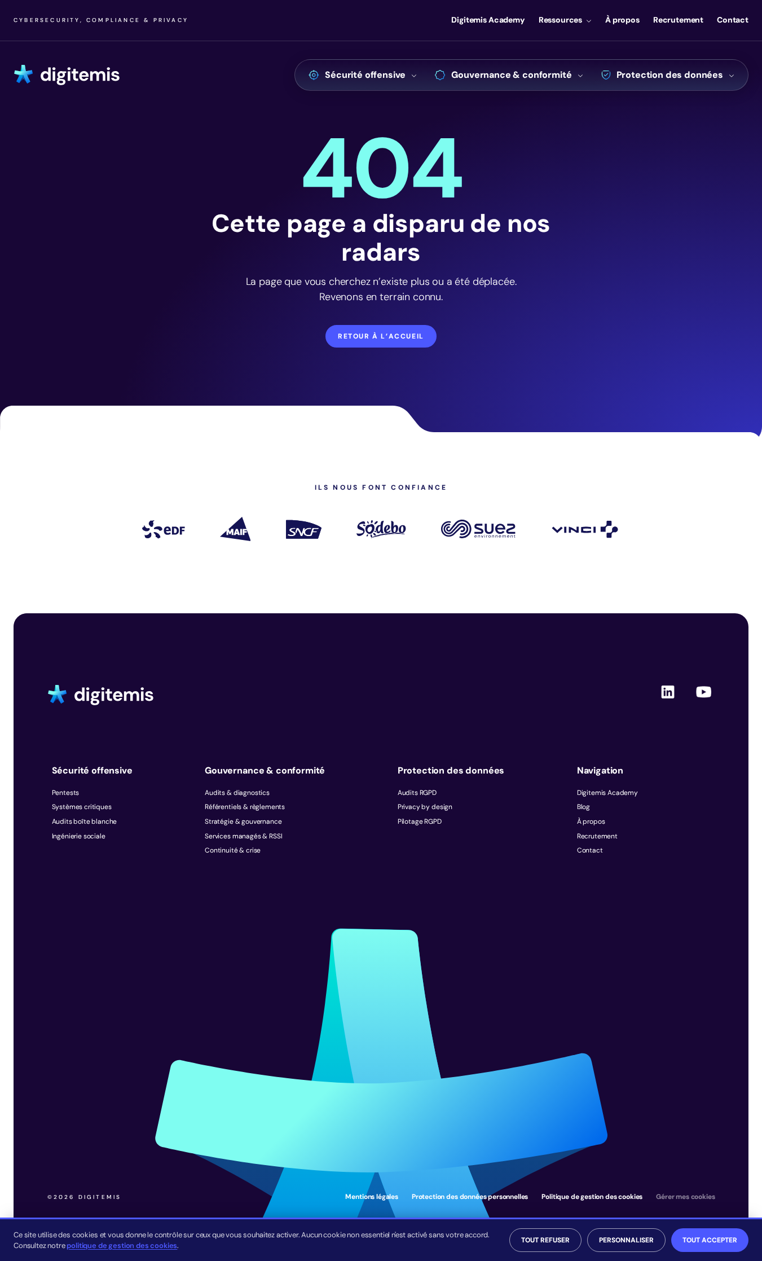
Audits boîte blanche (84, 821)
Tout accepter (709, 1240)
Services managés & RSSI (243, 836)
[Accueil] (67, 75)
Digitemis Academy (488, 20)
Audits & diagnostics (237, 792)
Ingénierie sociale (78, 836)
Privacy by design (425, 806)
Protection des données (669, 75)
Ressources (560, 20)
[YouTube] (704, 701)
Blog (583, 806)
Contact (732, 20)
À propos (622, 20)
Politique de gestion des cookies (591, 1196)
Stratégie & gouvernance (243, 821)
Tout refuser (545, 1240)
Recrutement (678, 20)
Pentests (66, 792)
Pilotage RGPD (420, 821)
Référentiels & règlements (245, 806)
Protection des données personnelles (470, 1196)
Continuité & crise (233, 850)
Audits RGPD (417, 792)
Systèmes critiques (82, 806)
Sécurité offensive (365, 75)
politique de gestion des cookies (122, 1245)
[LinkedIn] (668, 701)
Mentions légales (371, 1196)
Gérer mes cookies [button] (685, 1196)
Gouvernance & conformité (511, 75)
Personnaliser (626, 1240)
